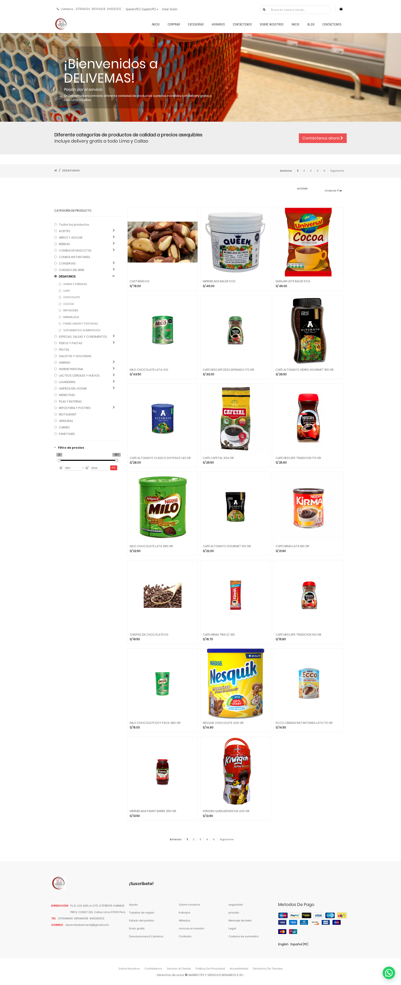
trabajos (184, 913)
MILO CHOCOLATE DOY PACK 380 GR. (155, 722)
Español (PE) (299, 944)
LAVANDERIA (67, 382)
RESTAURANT (68, 414)
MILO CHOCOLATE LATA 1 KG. (149, 369)
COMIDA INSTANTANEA (74, 257)
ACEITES (64, 231)
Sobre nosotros (189, 905)
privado (233, 913)
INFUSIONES (70, 310)
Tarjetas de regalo (141, 913)
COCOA (68, 304)
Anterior (286, 170)
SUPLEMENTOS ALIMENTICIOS (81, 330)
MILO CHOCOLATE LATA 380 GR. (152, 546)
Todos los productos (74, 224)
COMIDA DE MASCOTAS (75, 250)
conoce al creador (191, 928)
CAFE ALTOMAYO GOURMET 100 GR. (227, 546)
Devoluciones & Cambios (146, 936)
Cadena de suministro (243, 936)
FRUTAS (64, 349)
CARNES (64, 427)
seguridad (235, 905)
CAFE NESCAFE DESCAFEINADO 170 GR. (229, 369)
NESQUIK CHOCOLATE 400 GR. (223, 722)
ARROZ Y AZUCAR (70, 237)
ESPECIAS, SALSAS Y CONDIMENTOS (83, 337)
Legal (232, 928)
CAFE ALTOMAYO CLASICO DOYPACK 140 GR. (160, 458)
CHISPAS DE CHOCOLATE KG (149, 634)
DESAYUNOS (67, 276)
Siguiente (337, 170)
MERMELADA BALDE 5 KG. (219, 281)
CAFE (66, 291)
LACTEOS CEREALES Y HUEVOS (79, 375)
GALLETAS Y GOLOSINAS (75, 356)
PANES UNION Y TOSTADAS (80, 324)
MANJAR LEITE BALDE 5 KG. (293, 281)
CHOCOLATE (71, 297)
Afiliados (184, 920)
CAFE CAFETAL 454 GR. (218, 458)
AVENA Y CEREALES (75, 284)
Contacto (185, 936)
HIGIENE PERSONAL (71, 369)
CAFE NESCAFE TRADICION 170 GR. (299, 458)
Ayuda (133, 905)
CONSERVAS (67, 263)
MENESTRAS (67, 395)
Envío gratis (137, 928)
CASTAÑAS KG (139, 281)
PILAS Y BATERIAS (70, 401)
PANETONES (67, 434)
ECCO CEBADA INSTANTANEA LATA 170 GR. (304, 722)
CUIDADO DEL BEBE (71, 270)
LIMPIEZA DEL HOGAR (73, 388)
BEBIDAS (64, 244)
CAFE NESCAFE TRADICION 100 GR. (299, 634)
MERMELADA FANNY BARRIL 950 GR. (153, 811)
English (283, 944)
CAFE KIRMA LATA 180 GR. (293, 546)
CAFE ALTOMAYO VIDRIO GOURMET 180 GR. (305, 369)
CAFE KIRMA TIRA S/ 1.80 (219, 634)
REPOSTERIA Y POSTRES (75, 408)
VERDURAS (66, 421)
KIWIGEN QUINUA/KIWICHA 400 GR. (226, 811)
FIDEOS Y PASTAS (70, 343)
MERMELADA (71, 317)
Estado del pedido (141, 920)
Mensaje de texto (240, 920)
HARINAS (64, 362)
